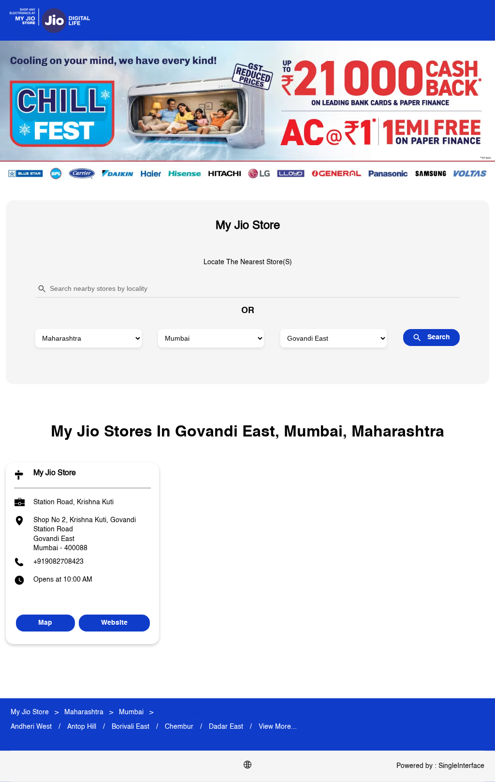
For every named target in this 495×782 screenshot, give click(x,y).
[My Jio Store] (50, 20)
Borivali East (130, 726)
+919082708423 (58, 561)
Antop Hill (81, 726)
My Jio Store (54, 474)
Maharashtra (83, 712)
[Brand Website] (247, 766)
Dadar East (226, 726)
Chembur (179, 726)
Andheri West (31, 726)
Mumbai (131, 712)
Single (461, 766)
